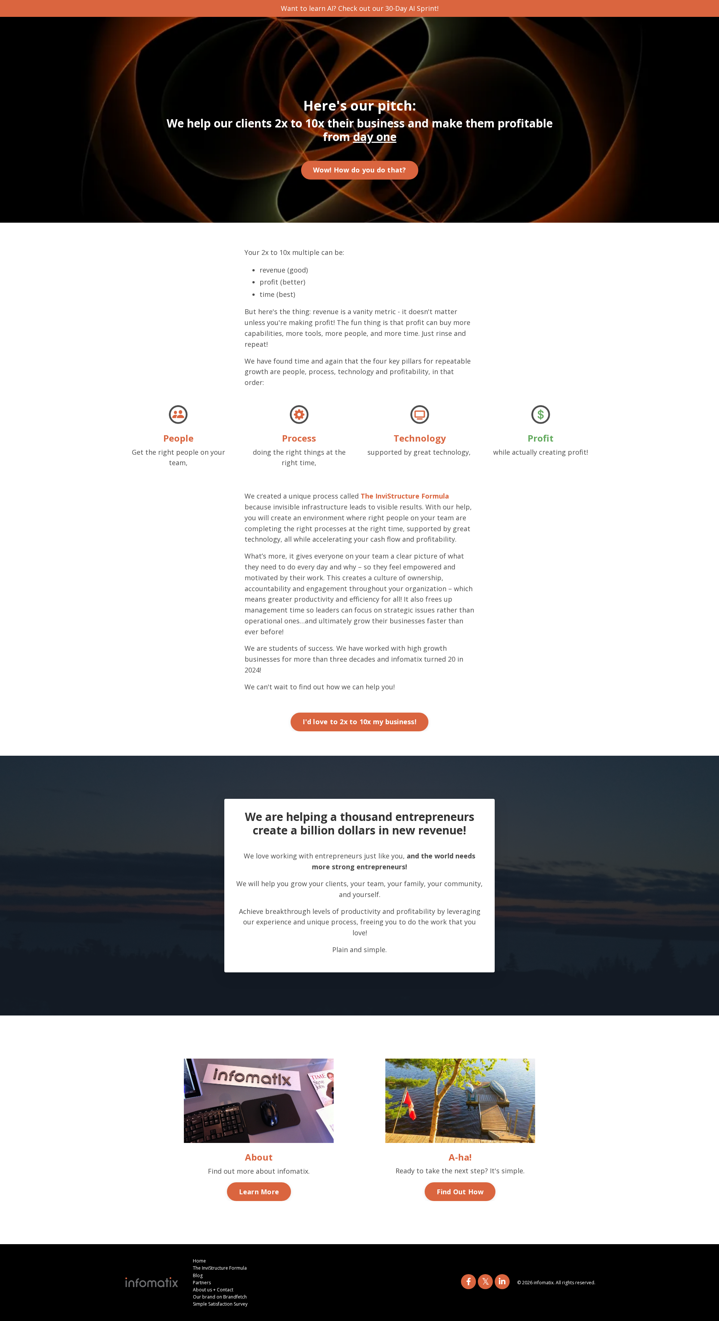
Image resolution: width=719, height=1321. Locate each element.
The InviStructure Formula (405, 495)
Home (199, 1261)
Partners (202, 1282)
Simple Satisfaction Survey (220, 1304)
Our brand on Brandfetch (220, 1297)
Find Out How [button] (460, 1191)
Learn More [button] (259, 1191)
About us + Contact (213, 1290)
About (259, 1157)
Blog (198, 1275)
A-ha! (460, 1157)
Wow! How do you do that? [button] (359, 169)
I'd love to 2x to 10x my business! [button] (359, 721)
